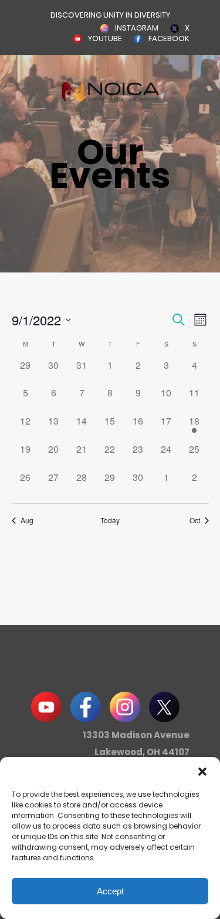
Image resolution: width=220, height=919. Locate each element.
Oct (194, 520)
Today (110, 520)
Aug (27, 520)
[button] (202, 771)
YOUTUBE (105, 38)
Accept (110, 891)
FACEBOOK (168, 38)
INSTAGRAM (136, 27)
